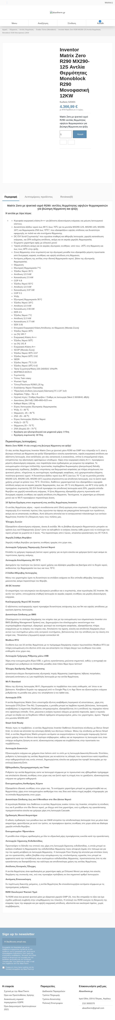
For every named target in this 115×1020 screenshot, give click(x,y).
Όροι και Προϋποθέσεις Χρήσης (19, 995)
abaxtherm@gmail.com (93, 1008)
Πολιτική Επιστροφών (52, 1003)
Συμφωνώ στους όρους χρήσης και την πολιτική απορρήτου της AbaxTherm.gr (20, 968)
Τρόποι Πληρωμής (51, 995)
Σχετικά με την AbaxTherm (16, 991)
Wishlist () (109, 3)
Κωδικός (64, 102)
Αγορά (80, 134)
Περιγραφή (10, 197)
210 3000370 (88, 1003)
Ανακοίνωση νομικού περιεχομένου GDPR (14, 1000)
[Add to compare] (71, 142)
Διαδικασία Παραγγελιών (53, 991)
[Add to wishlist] (63, 142)
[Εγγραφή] (34, 941)
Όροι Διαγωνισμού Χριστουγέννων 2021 (20, 1008)
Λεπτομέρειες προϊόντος (39, 197)
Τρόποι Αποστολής (51, 999)
